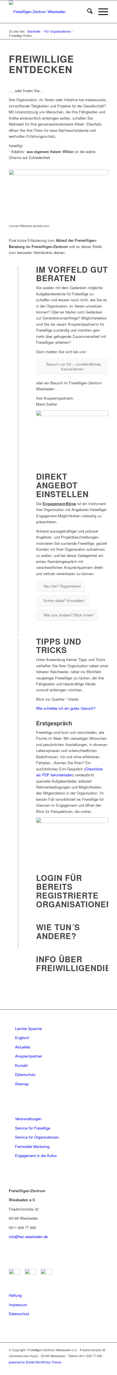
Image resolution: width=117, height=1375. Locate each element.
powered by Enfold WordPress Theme (35, 1362)
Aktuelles (22, 1047)
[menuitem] (87, 11)
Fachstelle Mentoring (32, 1146)
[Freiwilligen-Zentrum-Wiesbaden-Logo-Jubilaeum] (48, 11)
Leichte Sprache (28, 1028)
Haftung (15, 1295)
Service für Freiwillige (32, 1128)
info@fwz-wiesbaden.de (28, 1236)
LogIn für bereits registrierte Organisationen (74, 891)
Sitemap (22, 1083)
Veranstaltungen (28, 1118)
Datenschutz (25, 1074)
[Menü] (100, 11)
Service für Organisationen (37, 1137)
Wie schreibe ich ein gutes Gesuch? (65, 708)
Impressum (18, 1304)
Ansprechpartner (28, 1056)
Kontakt (21, 1065)
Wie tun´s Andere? (58, 931)
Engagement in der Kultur (36, 1155)
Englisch (22, 1037)
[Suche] (87, 11)
